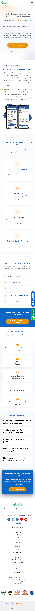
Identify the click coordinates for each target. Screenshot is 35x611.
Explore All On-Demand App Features (17, 321)
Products (17, 535)
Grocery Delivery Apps (17, 565)
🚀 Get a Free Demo (17, 45)
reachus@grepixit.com (18, 575)
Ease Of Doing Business (17, 539)
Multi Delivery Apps (17, 562)
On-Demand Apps (17, 552)
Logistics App (17, 557)
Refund (22, 608)
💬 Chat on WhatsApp (17, 51)
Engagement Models (17, 527)
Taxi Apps (17, 549)
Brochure (17, 542)
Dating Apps (17, 555)
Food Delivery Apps (17, 560)
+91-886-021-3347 (18, 572)
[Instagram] (21, 519)
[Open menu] (32, 2)
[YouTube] (25, 519)
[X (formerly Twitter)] (13, 519)
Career (17, 537)
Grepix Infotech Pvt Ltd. (21, 603)
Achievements (17, 532)
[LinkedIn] (17, 519)
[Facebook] (8, 519)
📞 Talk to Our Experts (17, 489)
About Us (17, 529)
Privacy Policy (13, 608)
